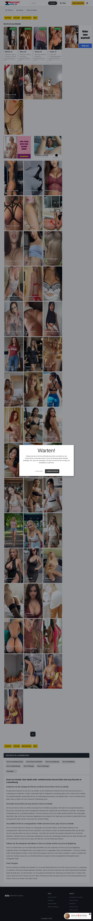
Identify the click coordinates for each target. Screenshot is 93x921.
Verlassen (39, 471)
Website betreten (52, 471)
